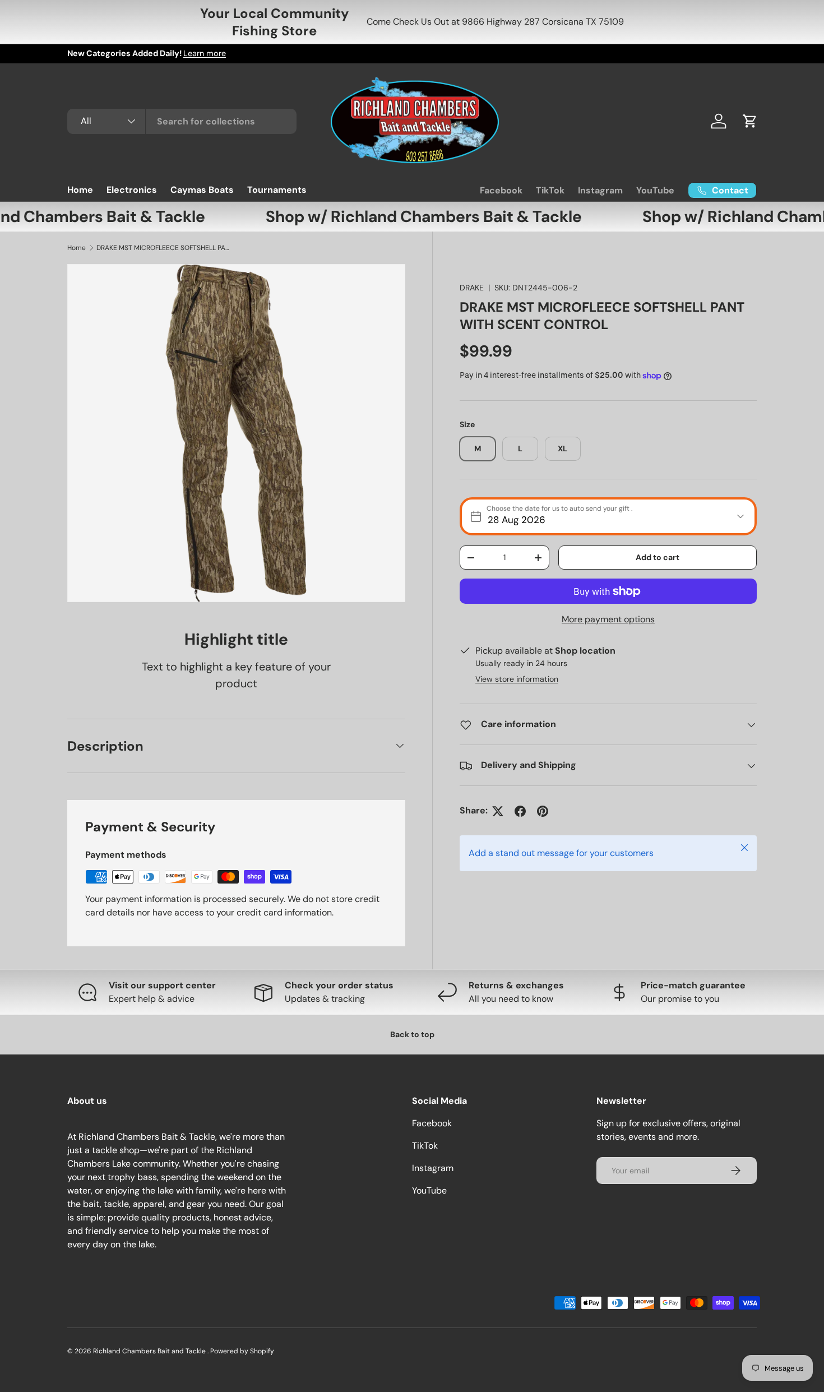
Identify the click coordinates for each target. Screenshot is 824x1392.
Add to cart (657, 557)
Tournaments (277, 190)
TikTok (550, 190)
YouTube (655, 190)
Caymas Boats (202, 190)
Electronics (132, 190)
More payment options (608, 620)
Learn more (204, 53)
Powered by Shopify (242, 1351)
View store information (516, 679)
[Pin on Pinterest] (542, 811)
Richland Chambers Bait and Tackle (150, 1351)
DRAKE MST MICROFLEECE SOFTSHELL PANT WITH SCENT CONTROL (163, 247)
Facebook (501, 190)
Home (80, 190)
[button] (750, 121)
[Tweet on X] (498, 811)
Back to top (412, 1034)
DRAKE (472, 288)
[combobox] (182, 121)
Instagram (600, 190)
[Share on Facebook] (520, 811)
